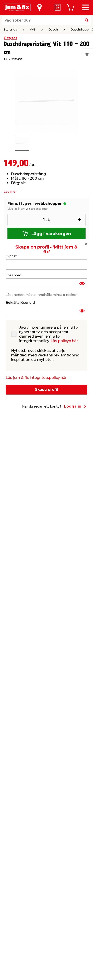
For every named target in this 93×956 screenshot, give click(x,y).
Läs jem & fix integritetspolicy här (36, 377)
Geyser (10, 38)
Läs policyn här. (65, 341)
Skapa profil (46, 389)
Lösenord (13, 275)
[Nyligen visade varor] (88, 54)
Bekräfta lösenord (20, 303)
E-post (11, 256)
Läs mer (10, 192)
